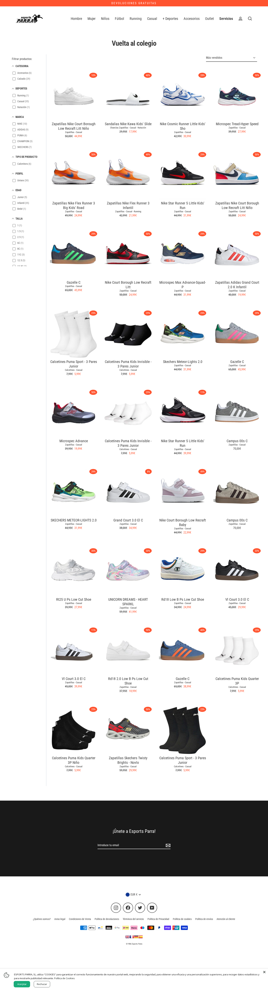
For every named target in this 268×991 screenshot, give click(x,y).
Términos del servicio (133, 919)
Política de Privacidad (158, 919)
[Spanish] (140, 936)
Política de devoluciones (107, 919)
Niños (105, 19)
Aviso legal (59, 919)
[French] (132, 936)
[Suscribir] (167, 845)
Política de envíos (204, 919)
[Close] (264, 972)
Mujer (92, 19)
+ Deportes (170, 19)
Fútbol (119, 19)
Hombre (76, 19)
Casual (152, 19)
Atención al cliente (226, 919)
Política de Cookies (64, 978)
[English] (127, 936)
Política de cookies (182, 919)
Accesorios (192, 19)
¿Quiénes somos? (42, 919)
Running (136, 19)
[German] (136, 936)
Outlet (209, 19)
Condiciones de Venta (80, 919)
